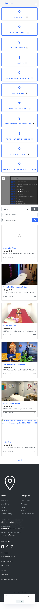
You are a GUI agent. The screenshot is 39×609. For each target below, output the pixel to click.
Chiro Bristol (8, 442)
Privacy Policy (16, 592)
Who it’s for (24, 510)
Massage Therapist (18, 109)
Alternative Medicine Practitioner (19, 170)
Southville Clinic (9, 248)
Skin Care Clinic (18, 33)
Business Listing (6, 514)
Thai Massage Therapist (18, 78)
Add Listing (5, 504)
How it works (25, 501)
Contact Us (4, 501)
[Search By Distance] (34, 209)
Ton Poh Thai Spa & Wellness (14, 365)
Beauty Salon (18, 48)
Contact (24, 592)
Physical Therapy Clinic (18, 139)
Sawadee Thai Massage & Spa (15, 287)
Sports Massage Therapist (18, 124)
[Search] (35, 220)
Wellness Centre (18, 154)
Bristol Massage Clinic (11, 403)
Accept (20, 601)
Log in (3, 507)
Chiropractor (18, 17)
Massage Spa (18, 93)
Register (4, 510)
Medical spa (18, 63)
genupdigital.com (8, 535)
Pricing (23, 507)
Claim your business (27, 514)
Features (24, 504)
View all (19, 460)
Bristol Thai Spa (9, 326)
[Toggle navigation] (31, 3)
